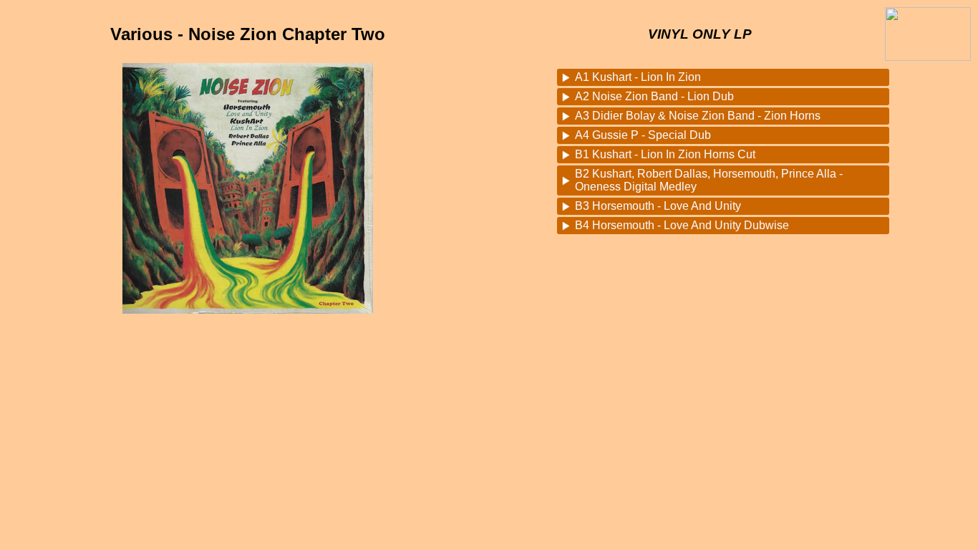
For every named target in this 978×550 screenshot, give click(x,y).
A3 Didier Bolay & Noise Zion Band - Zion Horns (697, 116)
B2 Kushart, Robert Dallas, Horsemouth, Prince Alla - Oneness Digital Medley (709, 180)
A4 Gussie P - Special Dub (643, 135)
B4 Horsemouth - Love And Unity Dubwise (682, 225)
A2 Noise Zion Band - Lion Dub (654, 96)
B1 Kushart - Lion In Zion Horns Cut (665, 154)
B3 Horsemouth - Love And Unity (658, 206)
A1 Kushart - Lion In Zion (638, 77)
